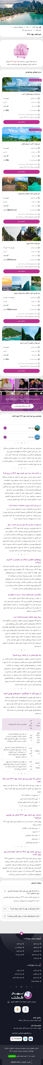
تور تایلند (36, 958)
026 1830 (37, 1018)
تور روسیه (19, 955)
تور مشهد (36, 944)
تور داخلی (36, 970)
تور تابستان (18, 974)
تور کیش (36, 951)
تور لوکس (36, 974)
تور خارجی (36, 978)
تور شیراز (19, 951)
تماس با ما (32, 1056)
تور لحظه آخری (17, 978)
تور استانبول (35, 955)
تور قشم (19, 944)
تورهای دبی (18, 947)
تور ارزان (19, 970)
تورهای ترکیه (35, 981)
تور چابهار (36, 947)
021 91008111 (36, 1025)
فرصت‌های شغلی (17, 1056)
